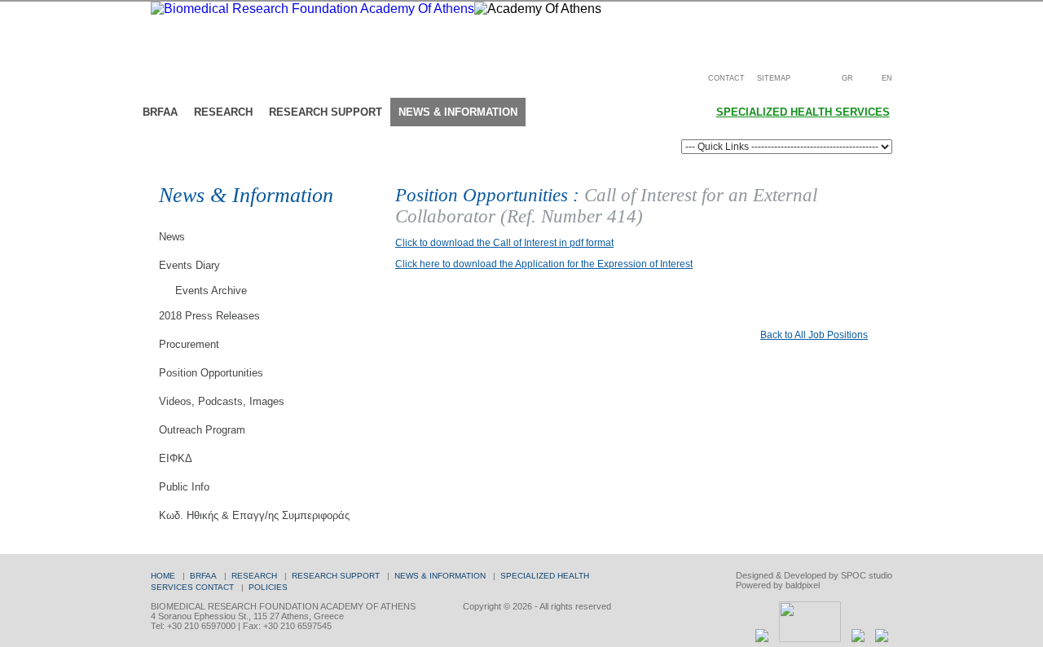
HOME (163, 575)
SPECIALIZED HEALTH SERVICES (803, 112)
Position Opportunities (211, 373)
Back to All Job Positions (814, 335)
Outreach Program (202, 430)
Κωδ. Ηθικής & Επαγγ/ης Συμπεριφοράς (254, 515)
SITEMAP (773, 78)
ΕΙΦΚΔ (175, 458)
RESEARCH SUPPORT (336, 575)
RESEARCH (254, 575)
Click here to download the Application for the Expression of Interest (544, 264)
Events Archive (211, 290)
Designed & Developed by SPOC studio (814, 575)
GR (847, 78)
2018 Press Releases (209, 316)
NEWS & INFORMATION (440, 575)
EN (887, 78)
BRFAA (203, 575)
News (172, 237)
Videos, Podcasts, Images (221, 401)
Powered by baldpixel (778, 585)
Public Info (184, 487)
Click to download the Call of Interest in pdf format (504, 243)
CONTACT (726, 78)
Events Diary (189, 265)
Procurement (189, 344)
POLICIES (268, 587)
